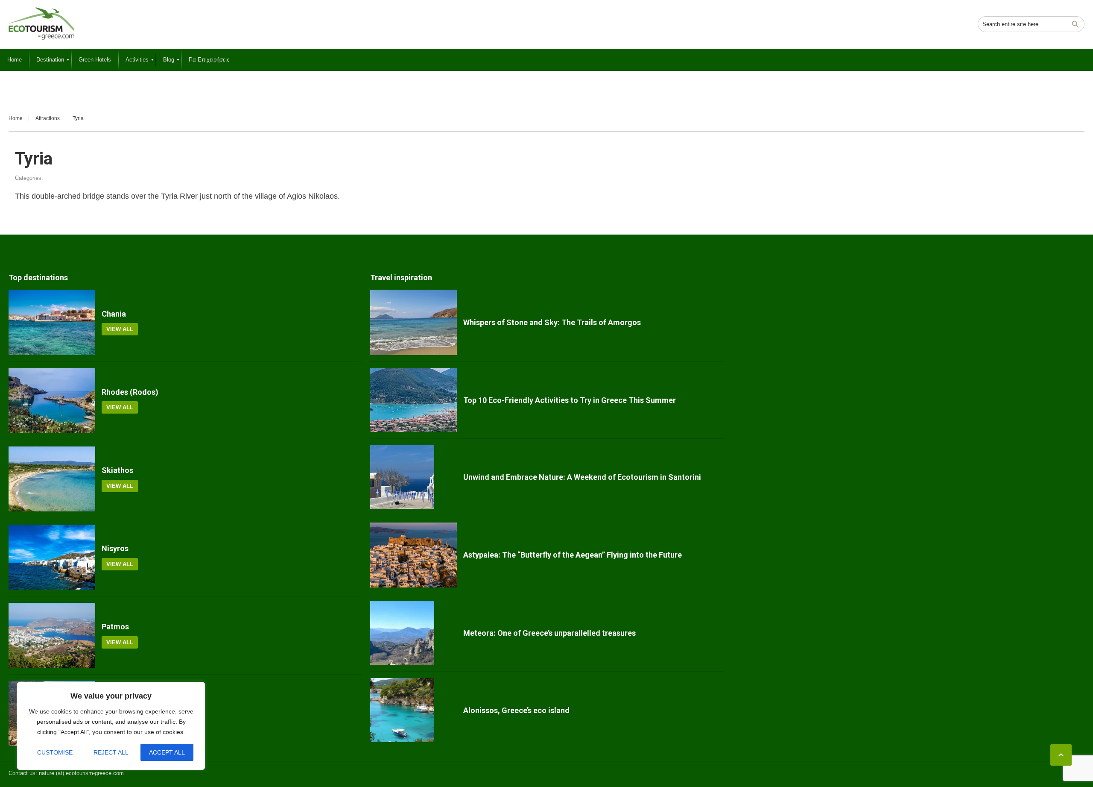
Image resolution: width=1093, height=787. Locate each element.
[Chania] (52, 322)
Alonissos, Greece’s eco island (516, 710)
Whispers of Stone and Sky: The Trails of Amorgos (552, 322)
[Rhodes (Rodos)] (52, 400)
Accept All (167, 752)
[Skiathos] (52, 478)
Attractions (47, 118)
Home (16, 118)
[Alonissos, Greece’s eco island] (413, 710)
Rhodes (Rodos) (130, 392)
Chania (114, 313)
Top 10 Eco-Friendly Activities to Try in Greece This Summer (569, 400)
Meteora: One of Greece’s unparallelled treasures (549, 632)
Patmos (115, 626)
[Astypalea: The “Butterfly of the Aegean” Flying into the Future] (413, 555)
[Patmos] (52, 635)
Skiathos (117, 470)
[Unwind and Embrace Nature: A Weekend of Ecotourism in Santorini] (413, 477)
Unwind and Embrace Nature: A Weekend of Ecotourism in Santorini (582, 477)
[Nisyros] (52, 557)
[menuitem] (14, 60)
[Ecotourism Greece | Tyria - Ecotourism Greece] (41, 23)
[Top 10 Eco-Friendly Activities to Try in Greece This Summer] (413, 400)
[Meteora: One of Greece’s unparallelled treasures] (413, 633)
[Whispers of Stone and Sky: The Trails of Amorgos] (413, 322)
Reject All (111, 752)
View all (119, 329)
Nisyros (115, 548)
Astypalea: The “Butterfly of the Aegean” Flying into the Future (572, 554)
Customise (55, 752)
